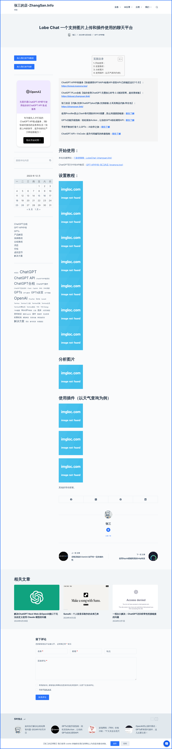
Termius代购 (36, 303)
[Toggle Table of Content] (119, 59)
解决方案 (18, 255)
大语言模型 (46, 310)
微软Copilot (27, 314)
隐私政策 (47, 690)
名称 (40, 651)
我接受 (45, 690)
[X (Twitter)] (96, 499)
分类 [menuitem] (138, 7)
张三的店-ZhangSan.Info (34, 5)
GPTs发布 (26, 293)
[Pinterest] (120, 499)
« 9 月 (30, 209)
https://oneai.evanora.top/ (74, 86)
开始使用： (100, 63)
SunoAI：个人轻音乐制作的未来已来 (81, 614)
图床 (39, 310)
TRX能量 (17, 310)
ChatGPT (28, 271)
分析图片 (100, 69)
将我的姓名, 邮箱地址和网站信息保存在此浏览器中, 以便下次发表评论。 (67, 685)
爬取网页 (26, 317)
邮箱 (75, 651)
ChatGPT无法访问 (20, 288)
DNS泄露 (47, 288)
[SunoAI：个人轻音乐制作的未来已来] (86, 597)
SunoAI (43, 299)
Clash (29, 288)
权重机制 (18, 317)
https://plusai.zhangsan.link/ (75, 96)
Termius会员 (46, 303)
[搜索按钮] (50, 160)
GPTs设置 (37, 292)
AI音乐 (16, 273)
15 (39, 195)
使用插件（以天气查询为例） (109, 73)
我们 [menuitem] (147, 7)
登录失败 (33, 317)
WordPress (26, 310)
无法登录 (46, 314)
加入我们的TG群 (24, 66)
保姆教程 (18, 238)
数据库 (39, 314)
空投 (16, 248)
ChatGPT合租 (21, 224)
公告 (34, 310)
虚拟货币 (18, 252)
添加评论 (42, 660)
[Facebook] (71, 499)
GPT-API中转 (99, 35)
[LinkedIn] (145, 499)
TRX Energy (45, 307)
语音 (27, 321)
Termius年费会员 (19, 307)
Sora (38, 299)
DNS (40, 288)
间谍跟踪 (40, 321)
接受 (115, 743)
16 (44, 195)
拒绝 (125, 743)
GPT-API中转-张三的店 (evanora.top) (104, 164)
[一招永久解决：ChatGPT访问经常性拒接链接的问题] (135, 597)
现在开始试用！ (33, 140)
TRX (37, 307)
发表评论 (42, 697)
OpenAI (21, 298)
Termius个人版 (26, 303)
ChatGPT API (24, 278)
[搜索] (157, 7)
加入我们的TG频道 (25, 58)
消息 (16, 245)
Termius (16, 303)
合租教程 (18, 241)
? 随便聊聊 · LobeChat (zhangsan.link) (93, 157)
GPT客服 (48, 293)
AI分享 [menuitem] (127, 7)
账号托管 (33, 321)
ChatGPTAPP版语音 (43, 279)
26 (22, 205)
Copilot (35, 288)
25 (17, 205)
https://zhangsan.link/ (72, 106)
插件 (34, 314)
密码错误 (18, 314)
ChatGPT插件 (42, 284)
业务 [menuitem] (117, 7)
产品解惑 (18, 234)
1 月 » (37, 209)
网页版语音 (41, 317)
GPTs (16, 231)
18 (17, 200)
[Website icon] (108, 530)
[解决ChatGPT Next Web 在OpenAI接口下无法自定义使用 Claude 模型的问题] (36, 597)
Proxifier (32, 299)
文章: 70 (108, 536)
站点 (109, 651)
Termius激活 (31, 307)
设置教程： (101, 66)
